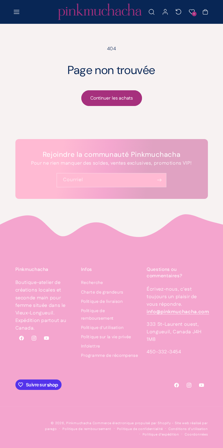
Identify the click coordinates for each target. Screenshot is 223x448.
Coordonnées (196, 434)
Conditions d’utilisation (188, 429)
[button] (16, 12)
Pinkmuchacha (78, 423)
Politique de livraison (102, 301)
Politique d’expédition (161, 434)
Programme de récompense (109, 355)
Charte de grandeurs (102, 292)
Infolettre (90, 346)
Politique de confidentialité (140, 429)
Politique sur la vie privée (106, 337)
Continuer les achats (111, 98)
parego (51, 429)
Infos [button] (86, 269)
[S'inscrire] (159, 180)
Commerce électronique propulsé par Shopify (132, 423)
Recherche (92, 283)
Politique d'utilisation (102, 328)
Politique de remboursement (97, 314)
